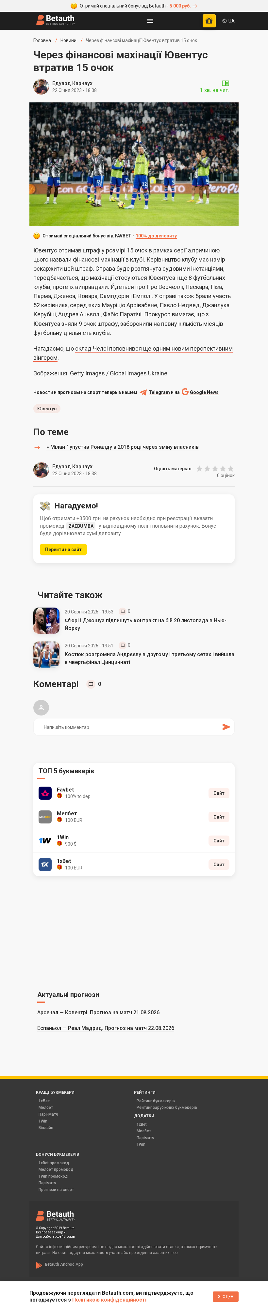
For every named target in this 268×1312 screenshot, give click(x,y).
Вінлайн (46, 1127)
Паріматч (145, 1138)
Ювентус (47, 408)
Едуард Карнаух (72, 83)
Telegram (159, 392)
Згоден (225, 1296)
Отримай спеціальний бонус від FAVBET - (109, 235)
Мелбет (46, 1107)
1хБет (44, 1101)
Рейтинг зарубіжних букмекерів (167, 1107)
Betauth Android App (64, 1264)
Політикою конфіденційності (109, 1300)
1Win (43, 1121)
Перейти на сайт (63, 549)
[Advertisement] (134, 932)
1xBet (142, 1124)
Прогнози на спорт (56, 1189)
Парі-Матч (48, 1114)
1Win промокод (53, 1176)
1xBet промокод (54, 1163)
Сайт (219, 793)
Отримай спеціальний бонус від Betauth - (135, 5)
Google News (204, 392)
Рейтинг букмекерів (156, 1101)
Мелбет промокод (56, 1169)
